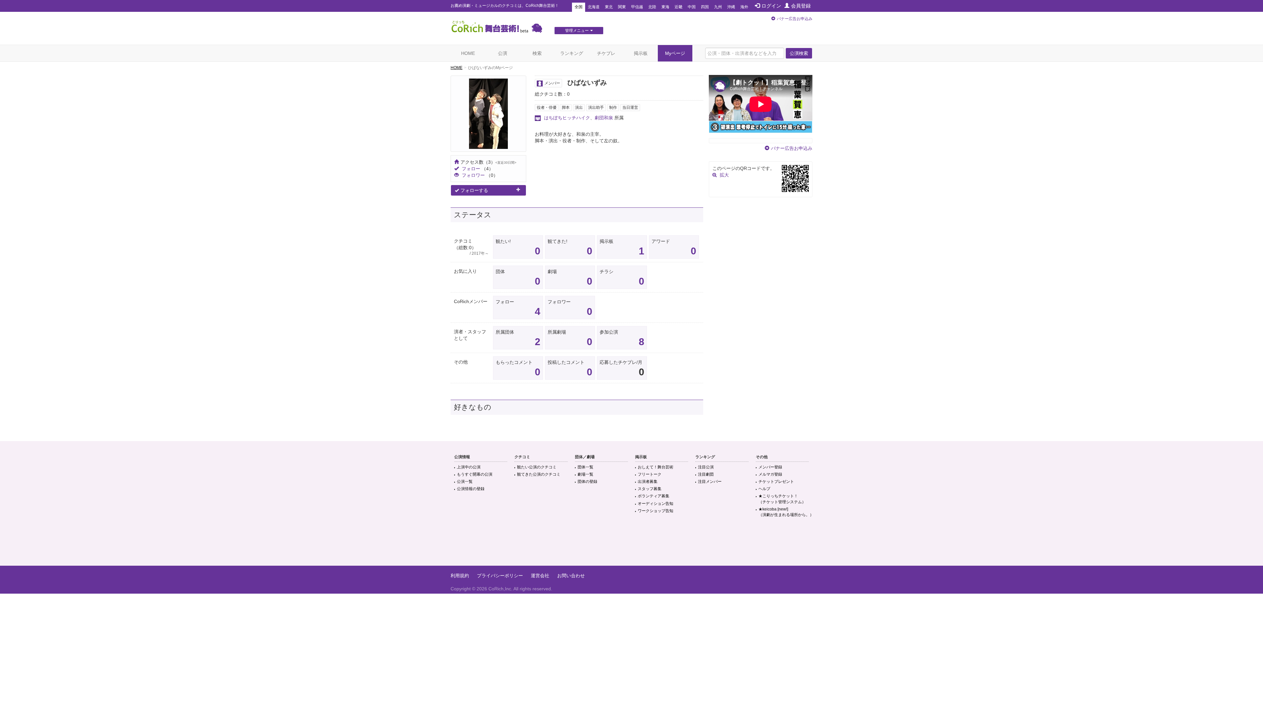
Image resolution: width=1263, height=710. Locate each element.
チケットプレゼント (776, 481)
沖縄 (731, 7)
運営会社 (540, 575)
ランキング (571, 53)
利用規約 (460, 575)
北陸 (652, 7)
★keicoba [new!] (786, 512)
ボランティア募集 (653, 496)
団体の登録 (587, 481)
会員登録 (801, 6)
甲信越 (637, 7)
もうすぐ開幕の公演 (474, 474)
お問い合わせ (571, 575)
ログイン (771, 6)
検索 (537, 53)
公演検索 (799, 53)
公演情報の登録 (470, 488)
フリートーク (649, 474)
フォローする (474, 190)
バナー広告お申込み (794, 18)
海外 (744, 7)
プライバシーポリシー (500, 575)
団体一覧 (585, 467)
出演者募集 (647, 481)
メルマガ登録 (770, 474)
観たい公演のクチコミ (537, 467)
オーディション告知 (655, 503)
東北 (609, 7)
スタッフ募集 (649, 488)
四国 (705, 7)
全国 (578, 7)
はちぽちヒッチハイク (567, 117)
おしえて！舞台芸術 (655, 467)
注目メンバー (710, 481)
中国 (692, 7)
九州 (718, 7)
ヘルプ (764, 488)
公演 (502, 53)
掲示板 (641, 53)
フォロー (471, 168)
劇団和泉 (604, 117)
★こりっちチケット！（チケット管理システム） (782, 499)
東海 (665, 7)
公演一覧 (465, 481)
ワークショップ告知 (655, 511)
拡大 (724, 175)
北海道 (594, 7)
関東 (622, 7)
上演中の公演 (469, 467)
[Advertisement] (631, 544)
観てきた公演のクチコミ (538, 474)
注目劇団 (706, 474)
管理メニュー (577, 30)
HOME (468, 53)
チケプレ (606, 53)
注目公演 (706, 467)
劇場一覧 (585, 474)
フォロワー (473, 175)
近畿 (678, 7)
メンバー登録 (770, 467)
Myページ (675, 53)
